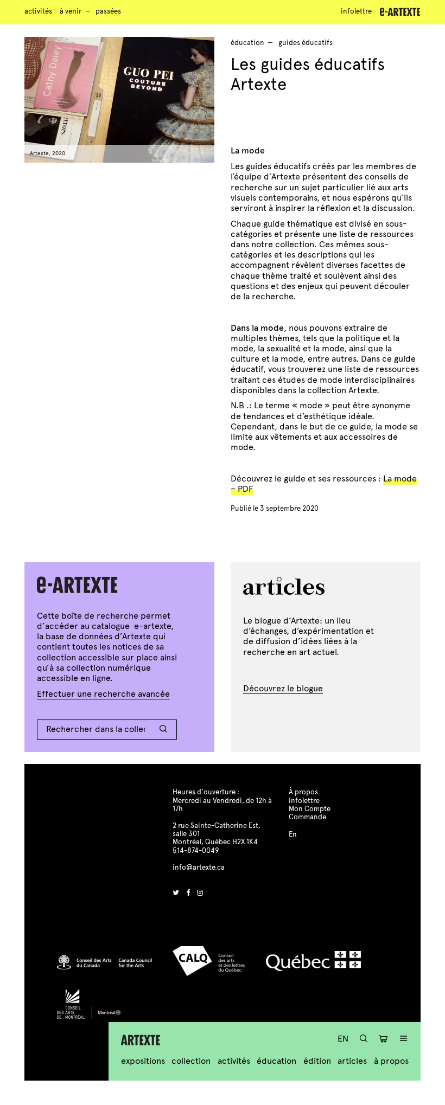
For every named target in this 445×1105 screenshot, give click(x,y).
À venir (70, 11)
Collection (191, 1061)
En (343, 1038)
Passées (108, 11)
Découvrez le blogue (283, 688)
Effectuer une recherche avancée (103, 694)
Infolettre (356, 11)
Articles (352, 1061)
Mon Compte (309, 809)
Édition (317, 1061)
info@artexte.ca (199, 867)
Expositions (143, 1061)
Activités (38, 11)
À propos (391, 1061)
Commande (307, 817)
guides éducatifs (305, 42)
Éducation (276, 1061)
